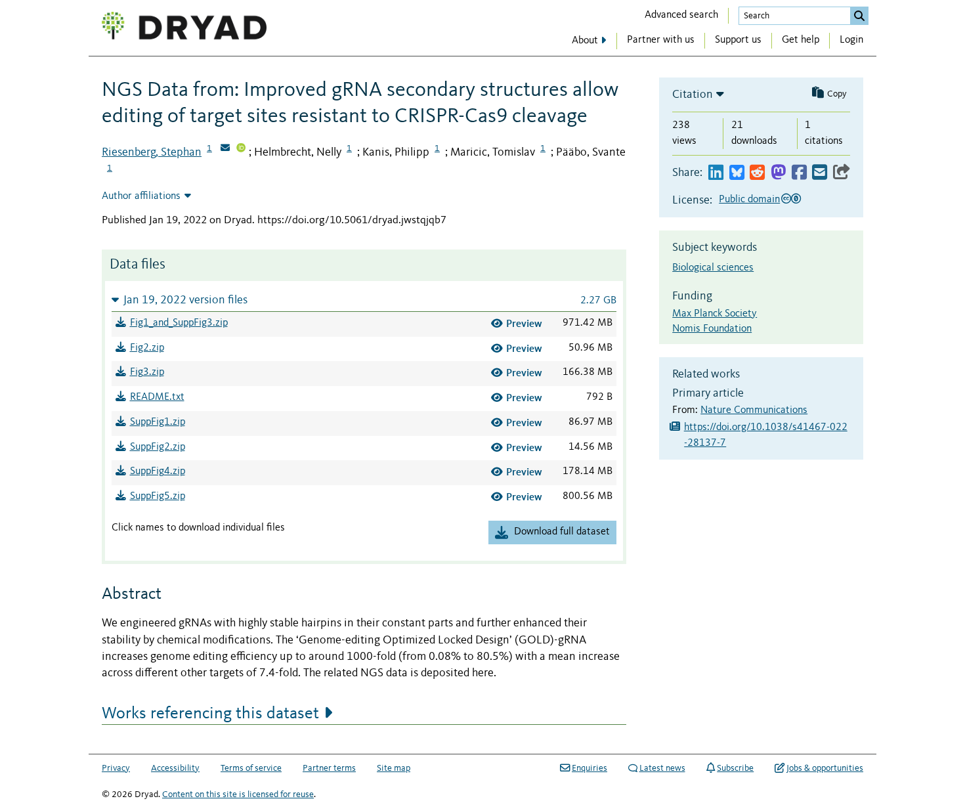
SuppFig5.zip (157, 496)
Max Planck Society (714, 314)
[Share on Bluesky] (736, 173)
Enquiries (589, 768)
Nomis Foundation (712, 329)
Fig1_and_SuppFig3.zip (179, 323)
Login (851, 40)
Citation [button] (692, 94)
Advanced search (681, 15)
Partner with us (661, 40)
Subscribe (735, 768)
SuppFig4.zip (157, 471)
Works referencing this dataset (210, 713)
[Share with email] (819, 173)
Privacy (116, 768)
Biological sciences (713, 268)
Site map (393, 768)
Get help (800, 40)
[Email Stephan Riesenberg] (225, 149)
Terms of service (251, 768)
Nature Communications (753, 410)
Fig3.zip (147, 372)
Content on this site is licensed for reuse (238, 794)
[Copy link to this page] (841, 173)
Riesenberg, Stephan (152, 152)
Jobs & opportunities (824, 768)
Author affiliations (141, 196)
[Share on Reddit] (757, 173)
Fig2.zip (147, 348)
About (585, 40)
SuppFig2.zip (157, 447)
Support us (738, 40)
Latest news (662, 768)
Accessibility (175, 768)
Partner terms (329, 768)
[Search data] (859, 16)
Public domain (749, 199)
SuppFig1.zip (157, 422)
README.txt (157, 397)
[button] (364, 300)
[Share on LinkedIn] (715, 173)
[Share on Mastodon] (778, 173)
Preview (524, 323)
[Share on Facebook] (799, 173)
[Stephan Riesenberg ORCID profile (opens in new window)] (241, 149)
